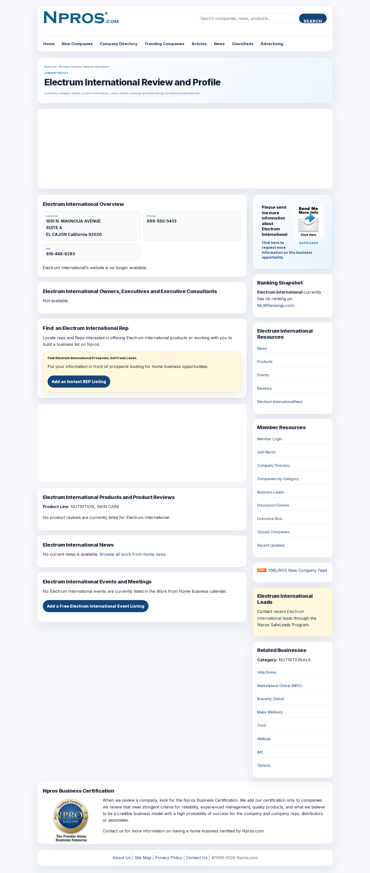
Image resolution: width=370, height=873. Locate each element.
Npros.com (50, 66)
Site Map (142, 857)
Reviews (264, 388)
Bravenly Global (270, 699)
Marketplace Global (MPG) (279, 685)
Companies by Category (278, 479)
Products (265, 361)
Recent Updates (271, 545)
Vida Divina (266, 672)
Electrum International (96, 66)
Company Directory (118, 43)
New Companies (77, 43)
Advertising (272, 43)
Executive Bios (269, 518)
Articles (199, 43)
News (219, 43)
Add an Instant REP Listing (79, 381)
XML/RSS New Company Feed (297, 570)
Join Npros (266, 452)
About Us (121, 857)
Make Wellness (270, 712)
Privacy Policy (168, 857)
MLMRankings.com (275, 305)
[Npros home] (84, 21)
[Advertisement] (185, 148)
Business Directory (70, 66)
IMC (260, 752)
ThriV (261, 725)
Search (313, 21)
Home (49, 43)
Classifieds (242, 43)
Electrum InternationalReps (280, 401)
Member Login (269, 439)
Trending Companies (164, 43)
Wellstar (264, 739)
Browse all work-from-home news (133, 554)
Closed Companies (273, 532)
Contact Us (196, 857)
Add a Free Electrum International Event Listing (95, 606)
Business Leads (270, 492)
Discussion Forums (273, 505)
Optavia (263, 765)
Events (263, 375)
